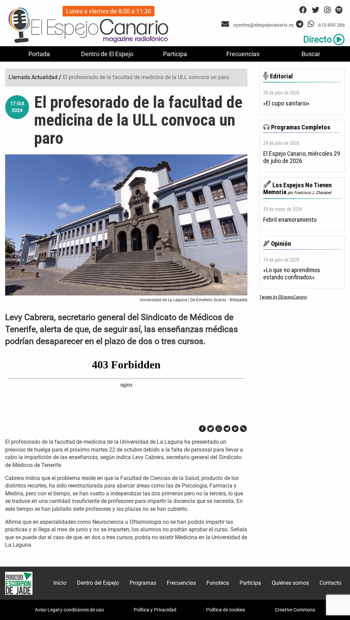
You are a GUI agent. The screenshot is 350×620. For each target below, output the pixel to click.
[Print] (235, 428)
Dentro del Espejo (98, 583)
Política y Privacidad (155, 609)
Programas (143, 583)
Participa (175, 54)
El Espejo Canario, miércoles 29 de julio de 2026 (301, 157)
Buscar (310, 54)
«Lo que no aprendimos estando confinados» (291, 274)
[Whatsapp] (218, 428)
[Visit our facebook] (303, 10)
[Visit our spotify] (339, 10)
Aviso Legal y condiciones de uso (69, 609)
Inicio (59, 583)
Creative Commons (295, 609)
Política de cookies (225, 609)
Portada (39, 54)
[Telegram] (227, 428)
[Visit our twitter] (315, 10)
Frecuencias (242, 54)
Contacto (330, 583)
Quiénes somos (290, 583)
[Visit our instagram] (327, 10)
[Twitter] (210, 428)
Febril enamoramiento (290, 219)
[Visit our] (226, 24)
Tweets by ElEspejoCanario (283, 297)
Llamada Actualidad (33, 77)
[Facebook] (202, 428)
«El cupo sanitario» (286, 103)
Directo (317, 39)
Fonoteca (217, 583)
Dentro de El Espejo (107, 54)
